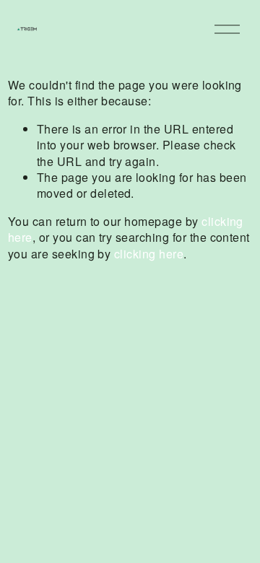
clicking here (148, 253)
